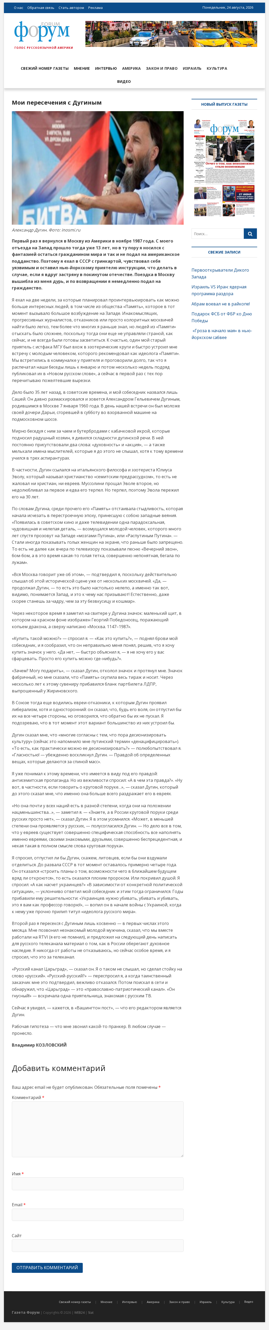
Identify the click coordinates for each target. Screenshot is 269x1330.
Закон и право (162, 68)
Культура (217, 68)
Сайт (17, 1236)
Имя (18, 1174)
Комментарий (28, 1097)
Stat (91, 1312)
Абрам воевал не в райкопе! (221, 304)
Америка (131, 68)
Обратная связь (40, 7)
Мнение (82, 68)
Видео (124, 81)
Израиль (192, 68)
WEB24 (79, 1312)
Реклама (95, 7)
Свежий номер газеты (45, 68)
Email (19, 1205)
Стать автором (71, 7)
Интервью (106, 68)
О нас (18, 7)
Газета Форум (26, 1312)
